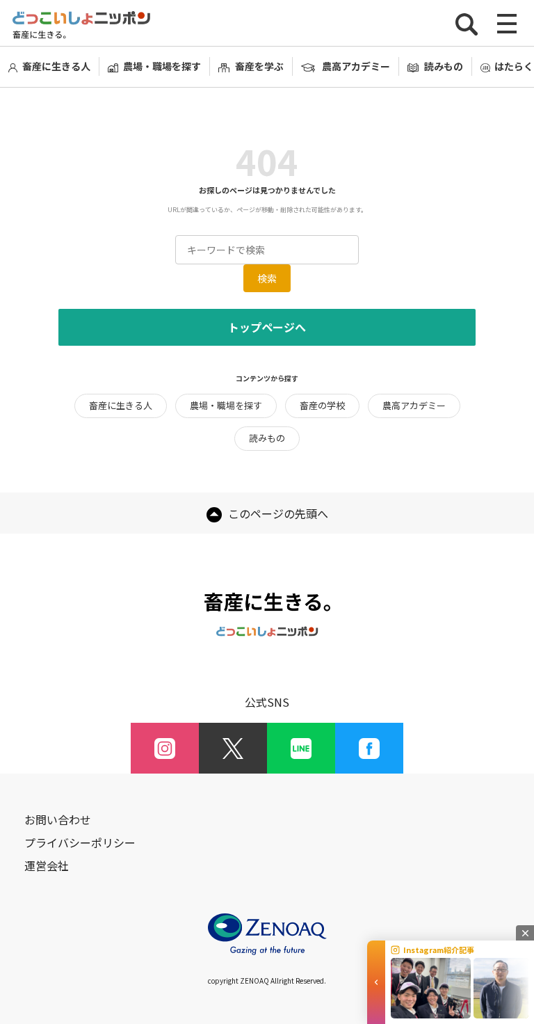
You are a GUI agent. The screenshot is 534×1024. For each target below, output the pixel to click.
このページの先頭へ (276, 513)
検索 (267, 278)
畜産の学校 (322, 405)
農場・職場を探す (162, 66)
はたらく (513, 66)
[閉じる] (525, 933)
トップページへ (267, 327)
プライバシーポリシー (80, 842)
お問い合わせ (57, 820)
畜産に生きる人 (56, 66)
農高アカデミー (356, 66)
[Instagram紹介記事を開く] (376, 982)
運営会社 (46, 865)
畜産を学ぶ (259, 66)
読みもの (443, 66)
